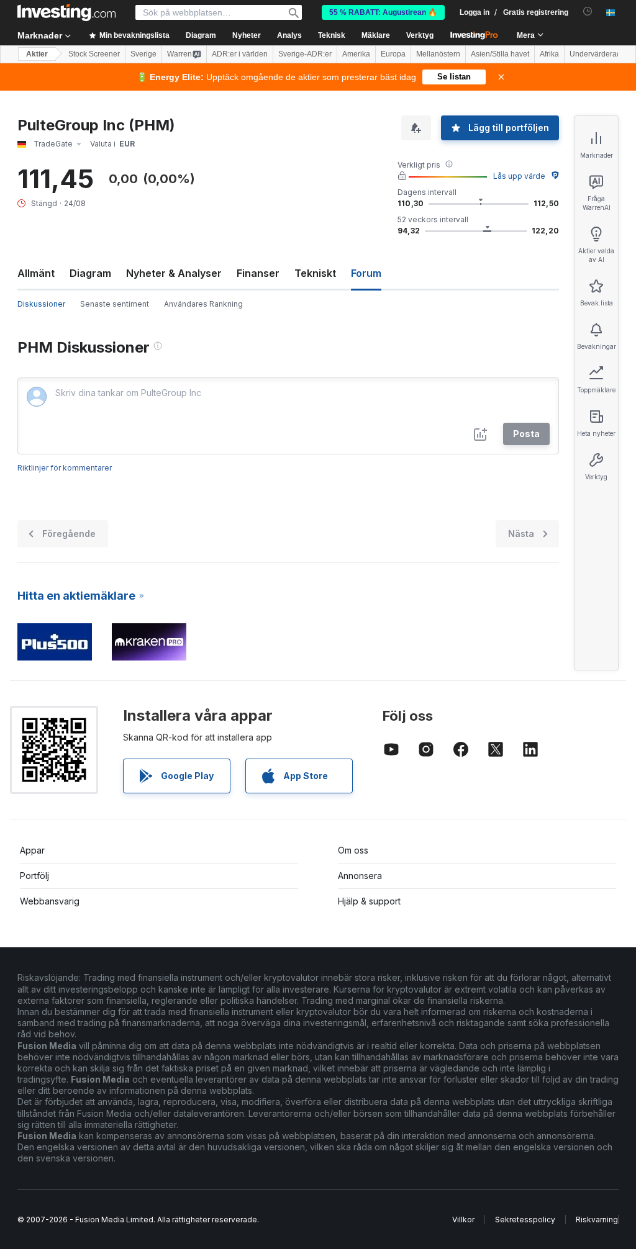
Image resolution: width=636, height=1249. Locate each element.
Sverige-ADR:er (305, 54)
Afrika (549, 54)
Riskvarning (597, 1219)
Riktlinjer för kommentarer (64, 467)
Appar (32, 850)
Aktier (37, 54)
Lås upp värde (519, 176)
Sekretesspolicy (525, 1219)
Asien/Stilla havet (500, 54)
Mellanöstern (438, 54)
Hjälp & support (369, 901)
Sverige (143, 54)
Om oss (353, 850)
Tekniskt (315, 273)
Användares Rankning (203, 304)
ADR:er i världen (240, 54)
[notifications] (588, 11)
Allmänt (36, 273)
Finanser (258, 273)
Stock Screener (94, 54)
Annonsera (360, 875)
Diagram (90, 273)
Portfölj (34, 875)
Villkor (463, 1219)
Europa (393, 54)
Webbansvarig (50, 901)
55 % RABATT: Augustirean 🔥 (383, 12)
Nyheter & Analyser (174, 273)
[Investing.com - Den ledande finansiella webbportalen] (66, 12)
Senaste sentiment (114, 304)
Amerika (356, 54)
